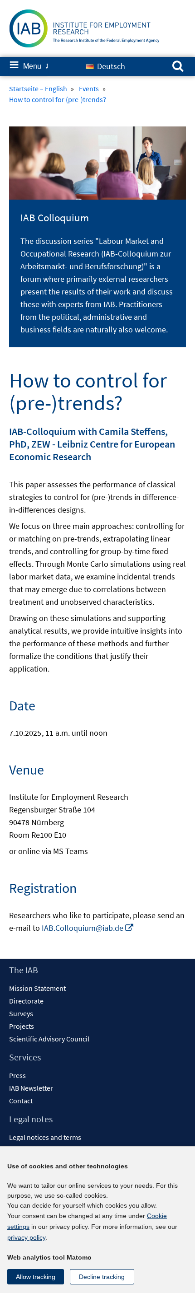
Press (17, 1075)
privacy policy (26, 1237)
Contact (21, 1100)
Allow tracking (35, 1276)
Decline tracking (102, 1276)
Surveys (21, 1013)
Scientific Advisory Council (49, 1038)
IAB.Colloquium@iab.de (88, 928)
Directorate (26, 1000)
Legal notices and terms (45, 1137)
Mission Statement (37, 988)
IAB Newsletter (31, 1087)
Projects (21, 1026)
